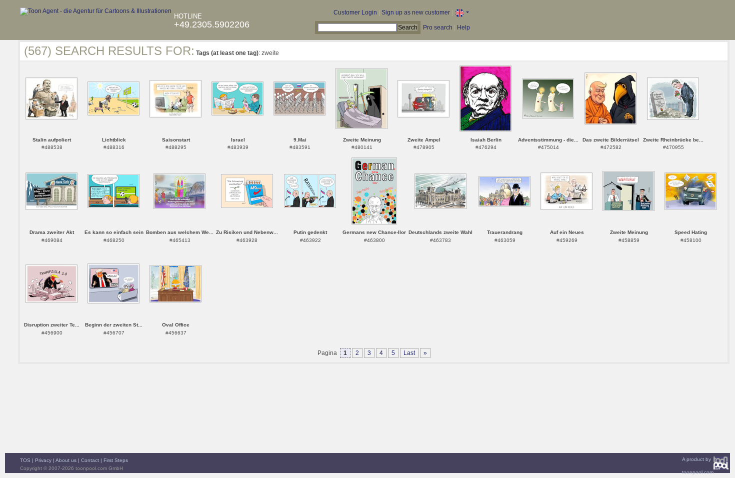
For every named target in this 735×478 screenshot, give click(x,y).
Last (409, 353)
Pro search (437, 27)
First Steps (116, 460)
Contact (90, 460)
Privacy (43, 460)
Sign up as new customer (416, 12)
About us (66, 460)
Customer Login (355, 12)
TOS (25, 460)
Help (463, 27)
